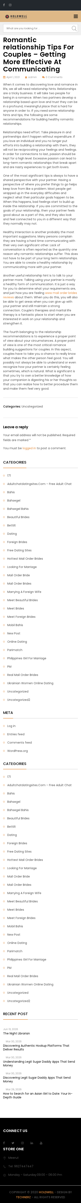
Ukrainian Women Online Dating (30, 683)
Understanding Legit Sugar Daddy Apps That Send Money (39, 1063)
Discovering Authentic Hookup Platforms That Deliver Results (36, 1047)
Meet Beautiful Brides (22, 600)
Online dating (17, 642)
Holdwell (46, 1192)
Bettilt (11, 525)
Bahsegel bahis (18, 509)
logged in (29, 448)
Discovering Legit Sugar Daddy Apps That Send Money (37, 1079)
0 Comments (54, 77)
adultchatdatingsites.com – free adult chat (39, 484)
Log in (11, 726)
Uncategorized (32, 406)
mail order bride (18, 575)
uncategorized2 (18, 700)
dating (12, 534)
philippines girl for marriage (26, 658)
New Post (13, 633)
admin (32, 77)
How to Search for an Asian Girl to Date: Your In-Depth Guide (37, 1095)
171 (9, 476)
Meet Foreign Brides (21, 617)
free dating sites (19, 550)
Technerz (23, 1197)
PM (9, 667)
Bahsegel (13, 500)
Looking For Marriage (22, 567)
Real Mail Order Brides (22, 675)
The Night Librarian (16, 1033)
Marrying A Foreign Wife (24, 592)
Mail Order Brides (19, 583)
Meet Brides (15, 608)
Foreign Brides (17, 542)
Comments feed (19, 742)
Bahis (11, 492)
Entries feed (16, 734)
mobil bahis (15, 625)
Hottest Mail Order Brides (25, 559)
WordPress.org (17, 751)
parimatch (14, 650)
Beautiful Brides (18, 517)
